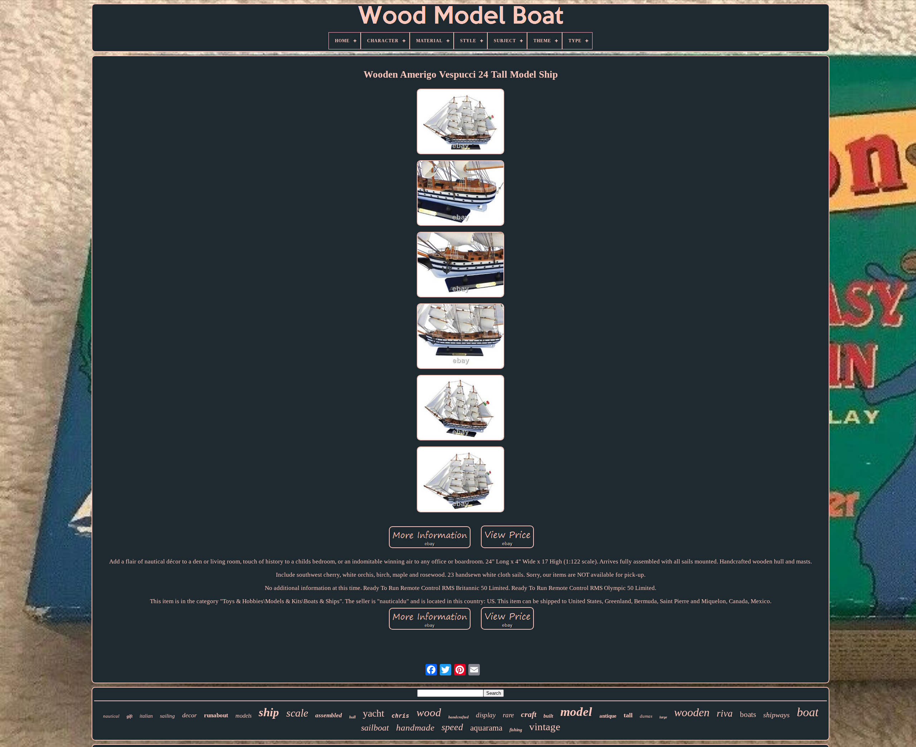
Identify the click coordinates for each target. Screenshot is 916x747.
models (243, 716)
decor (189, 715)
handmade (415, 727)
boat (807, 712)
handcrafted (458, 717)
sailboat (375, 727)
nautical (111, 716)
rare (508, 715)
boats (748, 714)
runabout (216, 715)
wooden (692, 712)
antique (608, 716)
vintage (544, 726)
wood (428, 712)
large (663, 717)
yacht (373, 713)
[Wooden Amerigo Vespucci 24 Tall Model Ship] (460, 122)
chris (400, 715)
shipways (776, 715)
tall (628, 715)
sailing (167, 716)
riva (725, 713)
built (548, 716)
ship (269, 712)
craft (528, 714)
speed (452, 727)
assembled (328, 715)
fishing (516, 729)
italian (146, 716)
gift (129, 716)
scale (297, 713)
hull (352, 717)
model (576, 712)
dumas (646, 716)
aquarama (486, 727)
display (486, 715)
